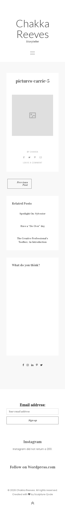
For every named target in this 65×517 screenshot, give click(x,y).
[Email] (41, 157)
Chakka (34, 152)
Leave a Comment (32, 162)
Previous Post (22, 183)
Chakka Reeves (32, 28)
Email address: (32, 404)
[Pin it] (35, 157)
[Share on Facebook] (24, 157)
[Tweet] (29, 157)
